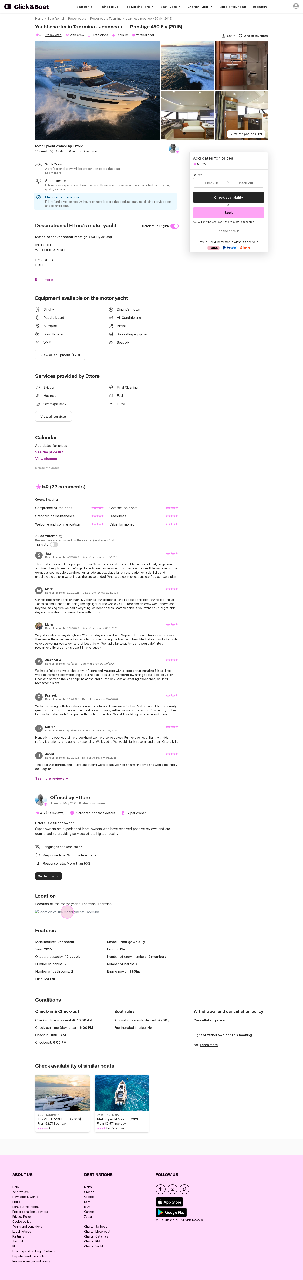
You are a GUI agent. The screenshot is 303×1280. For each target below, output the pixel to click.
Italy (87, 1201)
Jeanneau (66, 942)
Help (15, 1187)
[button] (228, 36)
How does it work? (25, 1197)
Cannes (89, 1211)
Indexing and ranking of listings (33, 1251)
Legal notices (21, 1231)
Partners (18, 1236)
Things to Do (109, 6)
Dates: (197, 175)
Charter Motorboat (97, 1231)
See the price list (49, 452)
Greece (89, 1197)
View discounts (47, 459)
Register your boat (232, 6)
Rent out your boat (25, 1206)
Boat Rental (84, 6)
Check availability (228, 197)
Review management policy (31, 1261)
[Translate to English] (174, 226)
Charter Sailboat (95, 1226)
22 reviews (53, 35)
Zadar (88, 1216)
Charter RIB (92, 1241)
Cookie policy (21, 1221)
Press (16, 1201)
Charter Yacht (93, 1246)
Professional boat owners (30, 1211)
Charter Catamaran (97, 1236)
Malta (88, 1187)
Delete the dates (47, 468)
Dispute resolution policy (29, 1256)
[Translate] (54, 544)
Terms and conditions (27, 1226)
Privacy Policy (22, 1216)
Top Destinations (137, 6)
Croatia (89, 1192)
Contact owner (49, 876)
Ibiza (87, 1206)
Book (228, 213)
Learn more (209, 1045)
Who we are (20, 1192)
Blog (15, 1246)
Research (260, 6)
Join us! (17, 1241)
